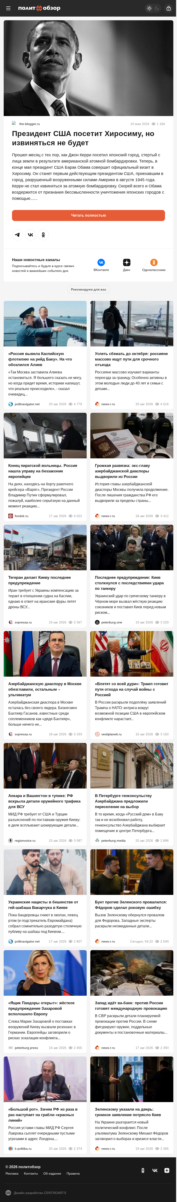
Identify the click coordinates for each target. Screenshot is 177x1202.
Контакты (31, 1173)
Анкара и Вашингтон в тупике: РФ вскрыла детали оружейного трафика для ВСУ (44, 801)
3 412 (164, 516)
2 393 (164, 1048)
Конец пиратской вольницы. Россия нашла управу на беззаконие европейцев (42, 471)
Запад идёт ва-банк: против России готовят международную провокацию (131, 1006)
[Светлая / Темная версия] (153, 8)
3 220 (164, 622)
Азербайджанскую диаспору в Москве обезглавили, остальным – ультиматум (44, 689)
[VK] (154, 1170)
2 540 (164, 941)
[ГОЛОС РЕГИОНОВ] (10, 840)
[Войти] (168, 8)
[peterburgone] (97, 622)
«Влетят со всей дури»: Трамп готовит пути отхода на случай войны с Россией (131, 689)
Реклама (12, 1173)
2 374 (78, 1148)
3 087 (78, 840)
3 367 (78, 622)
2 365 (164, 1148)
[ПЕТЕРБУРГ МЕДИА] (97, 840)
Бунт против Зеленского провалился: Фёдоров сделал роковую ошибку (131, 905)
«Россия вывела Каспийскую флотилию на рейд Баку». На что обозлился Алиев (40, 359)
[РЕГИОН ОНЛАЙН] (97, 404)
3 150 (164, 734)
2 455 (78, 1048)
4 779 (78, 404)
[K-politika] (10, 1148)
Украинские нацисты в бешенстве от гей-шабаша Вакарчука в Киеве (43, 905)
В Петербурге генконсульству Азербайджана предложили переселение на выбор (123, 801)
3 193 (78, 734)
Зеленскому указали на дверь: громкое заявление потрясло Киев (128, 1112)
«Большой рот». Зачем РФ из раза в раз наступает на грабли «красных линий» (42, 1115)
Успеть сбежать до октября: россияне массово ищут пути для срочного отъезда (131, 359)
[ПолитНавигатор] (10, 404)
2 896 (164, 840)
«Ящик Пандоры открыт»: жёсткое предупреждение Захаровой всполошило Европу (41, 1008)
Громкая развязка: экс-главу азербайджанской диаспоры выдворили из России (122, 471)
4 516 (164, 404)
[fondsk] (10, 516)
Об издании (52, 1173)
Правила (73, 1173)
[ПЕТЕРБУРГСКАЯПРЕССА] (10, 1048)
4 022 (78, 516)
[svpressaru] (10, 622)
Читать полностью (88, 215)
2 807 (78, 941)
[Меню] (8, 8)
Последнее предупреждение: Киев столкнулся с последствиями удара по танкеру (129, 583)
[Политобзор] (39, 8)
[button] (17, 234)
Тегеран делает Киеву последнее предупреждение (39, 580)
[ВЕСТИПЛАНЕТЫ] (97, 734)
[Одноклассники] (143, 1170)
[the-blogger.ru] (14, 123)
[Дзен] (166, 1170)
